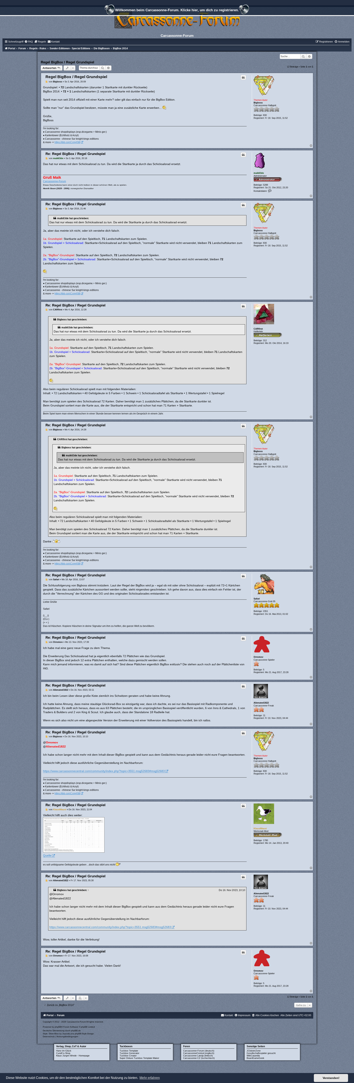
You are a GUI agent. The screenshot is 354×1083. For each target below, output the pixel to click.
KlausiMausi (260, 828)
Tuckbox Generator (129, 1053)
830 (265, 115)
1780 (265, 840)
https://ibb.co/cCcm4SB (67, 142)
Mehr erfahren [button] (150, 1078)
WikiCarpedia (253, 1055)
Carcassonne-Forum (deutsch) (198, 1050)
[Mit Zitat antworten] (243, 77)
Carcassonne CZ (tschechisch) (199, 1058)
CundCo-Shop (63, 1053)
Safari (257, 598)
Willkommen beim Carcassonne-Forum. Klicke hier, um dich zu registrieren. (177, 10)
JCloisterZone (254, 1050)
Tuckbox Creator (128, 1055)
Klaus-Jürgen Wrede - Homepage (73, 1055)
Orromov (258, 657)
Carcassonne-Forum (54, 181)
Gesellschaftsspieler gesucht (261, 1053)
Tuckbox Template (129, 1050)
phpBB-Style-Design (84, 1033)
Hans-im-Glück (63, 1050)
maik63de (259, 173)
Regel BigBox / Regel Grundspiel (67, 62)
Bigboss (258, 102)
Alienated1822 (261, 702)
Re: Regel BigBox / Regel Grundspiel (75, 154)
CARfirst (258, 329)
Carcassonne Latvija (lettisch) (198, 1055)
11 (264, 715)
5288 (265, 185)
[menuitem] (28, 41)
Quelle (47, 855)
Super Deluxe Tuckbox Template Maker (139, 1058)
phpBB (58, 1027)
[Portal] (177, 19)
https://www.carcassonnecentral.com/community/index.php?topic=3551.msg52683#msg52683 (104, 771)
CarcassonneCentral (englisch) (198, 1053)
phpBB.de (76, 1030)
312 (265, 340)
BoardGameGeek (255, 1058)
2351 (265, 611)
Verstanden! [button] (331, 1078)
